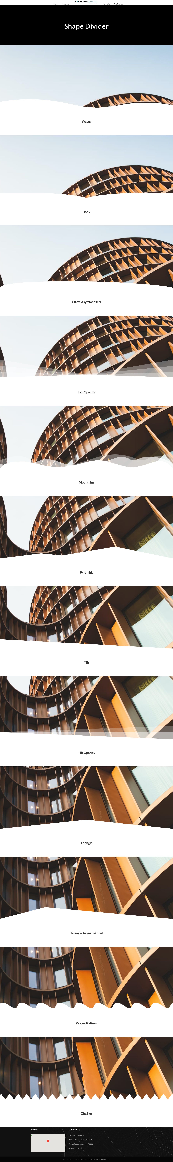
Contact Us (118, 4)
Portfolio (106, 4)
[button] (48, 1141)
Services (66, 4)
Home (56, 4)
